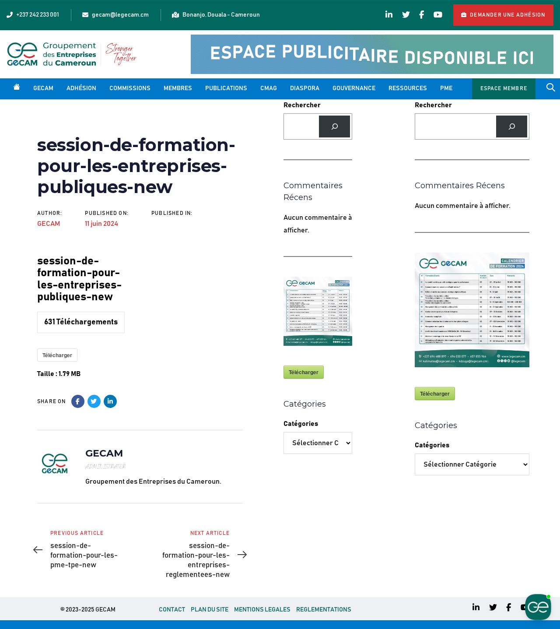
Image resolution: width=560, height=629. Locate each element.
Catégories (301, 423)
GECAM (48, 223)
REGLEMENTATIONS (323, 610)
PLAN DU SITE (209, 610)
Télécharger (57, 355)
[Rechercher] (334, 126)
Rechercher (302, 105)
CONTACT (172, 610)
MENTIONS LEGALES (262, 610)
